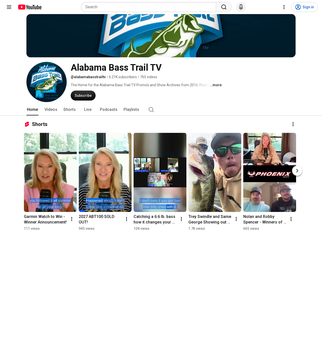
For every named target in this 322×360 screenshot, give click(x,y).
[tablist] (161, 110)
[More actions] (293, 124)
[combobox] (150, 7)
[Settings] (284, 7)
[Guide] (9, 7)
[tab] (32, 110)
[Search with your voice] (241, 7)
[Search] (224, 7)
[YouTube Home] (29, 7)
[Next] (297, 171)
